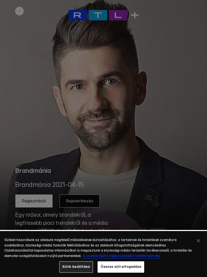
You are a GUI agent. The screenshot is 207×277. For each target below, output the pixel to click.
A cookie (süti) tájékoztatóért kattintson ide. (121, 256)
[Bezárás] (198, 241)
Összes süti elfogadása (121, 267)
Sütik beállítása (76, 267)
